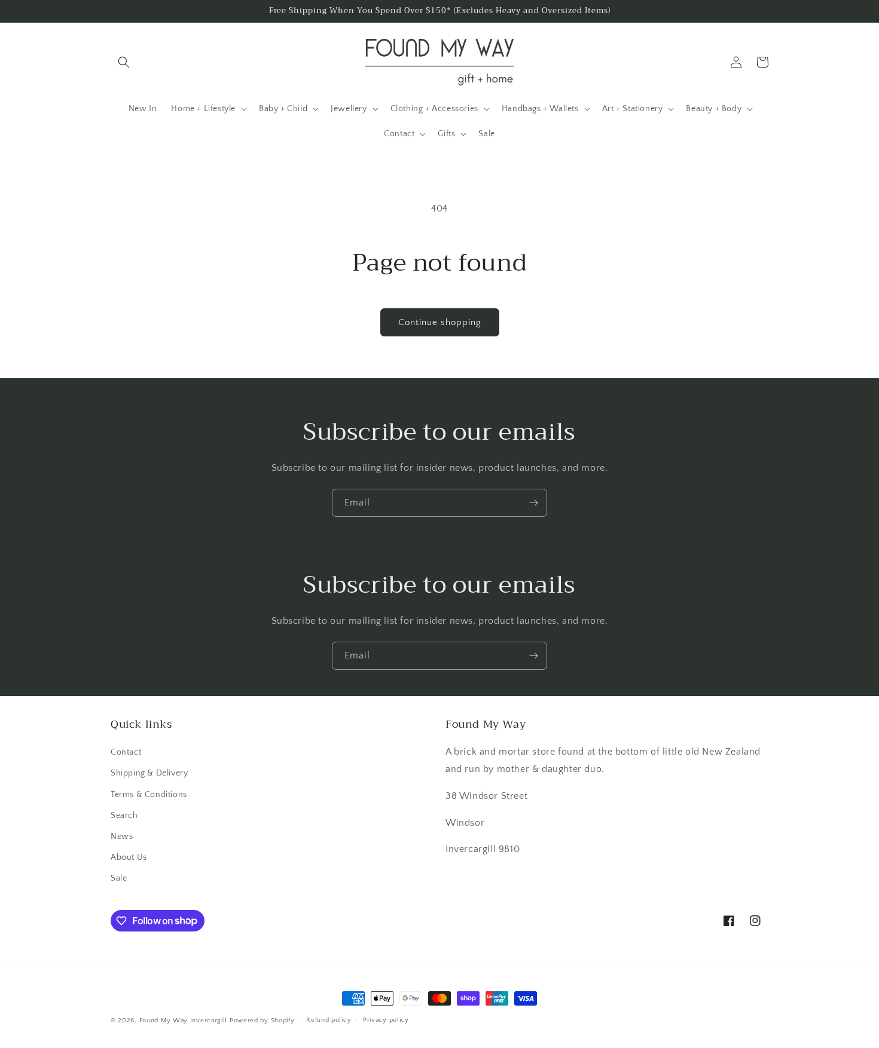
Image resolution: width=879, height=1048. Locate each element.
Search (124, 815)
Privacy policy (386, 1020)
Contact (126, 752)
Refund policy (328, 1020)
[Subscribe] (533, 503)
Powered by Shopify (262, 1020)
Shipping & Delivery (149, 773)
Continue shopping (439, 322)
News (122, 836)
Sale (119, 878)
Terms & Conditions (149, 794)
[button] (124, 62)
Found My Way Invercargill (183, 1020)
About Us (129, 857)
